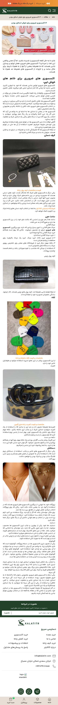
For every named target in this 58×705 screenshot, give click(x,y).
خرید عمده (51, 634)
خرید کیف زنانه (49, 643)
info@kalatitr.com (42, 656)
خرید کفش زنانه (21, 639)
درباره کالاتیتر (50, 647)
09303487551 (43, 666)
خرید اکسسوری (21, 634)
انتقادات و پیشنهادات (18, 643)
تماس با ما (51, 639)
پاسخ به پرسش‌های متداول (16, 647)
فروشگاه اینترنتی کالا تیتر (45, 208)
